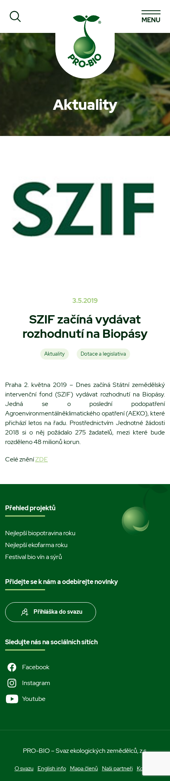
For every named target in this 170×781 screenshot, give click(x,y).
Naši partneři (117, 768)
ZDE (41, 459)
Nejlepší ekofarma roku (36, 545)
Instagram (36, 683)
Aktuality (54, 353)
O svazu (24, 768)
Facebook (35, 667)
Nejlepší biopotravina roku (40, 533)
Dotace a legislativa (103, 353)
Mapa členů (84, 768)
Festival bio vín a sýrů (33, 557)
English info (52, 768)
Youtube (33, 699)
